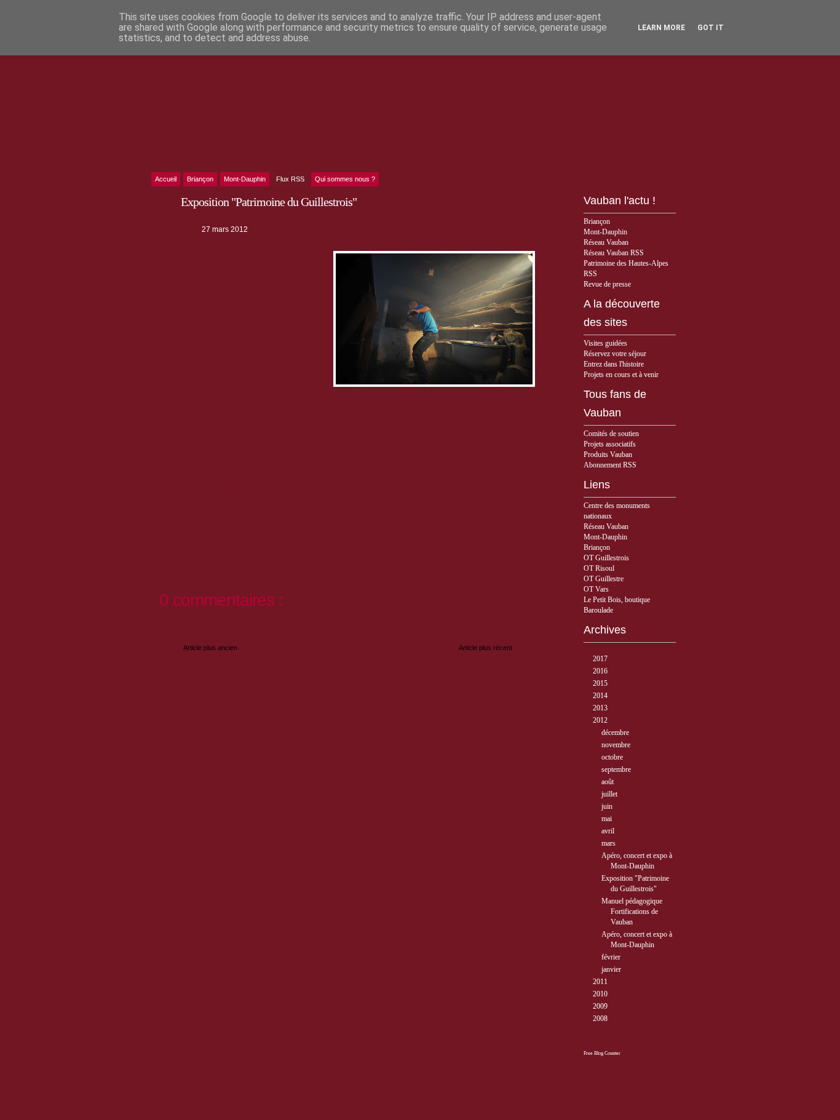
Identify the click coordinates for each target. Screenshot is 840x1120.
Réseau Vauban (606, 242)
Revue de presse (607, 284)
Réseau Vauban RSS (614, 252)
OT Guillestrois (606, 558)
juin (607, 806)
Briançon (597, 221)
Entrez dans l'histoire (614, 364)
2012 (601, 720)
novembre (616, 745)
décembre (616, 732)
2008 (601, 1018)
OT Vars (596, 589)
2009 (601, 1006)
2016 (601, 671)
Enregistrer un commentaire (205, 629)
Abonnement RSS (610, 465)
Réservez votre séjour (615, 353)
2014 (601, 695)
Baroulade (598, 610)
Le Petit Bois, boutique (617, 599)
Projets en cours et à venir (621, 374)
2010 (601, 994)
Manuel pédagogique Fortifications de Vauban (631, 911)
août (608, 781)
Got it (710, 27)
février (611, 957)
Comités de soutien (611, 433)
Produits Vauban (608, 454)
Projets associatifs (610, 444)
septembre (617, 769)
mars (609, 843)
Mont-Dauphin (605, 232)
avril (608, 831)
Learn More (661, 27)
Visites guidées (605, 343)
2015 (601, 683)
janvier (612, 969)
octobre (613, 757)
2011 (601, 981)
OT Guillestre (604, 578)
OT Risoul (599, 568)
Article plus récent (485, 647)
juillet (610, 794)
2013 (601, 708)
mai (607, 818)
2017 (601, 658)
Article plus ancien (210, 647)
